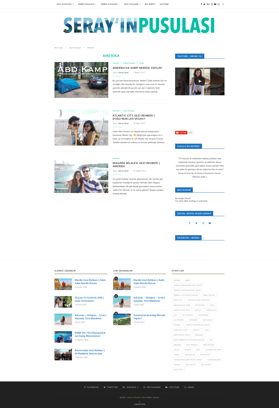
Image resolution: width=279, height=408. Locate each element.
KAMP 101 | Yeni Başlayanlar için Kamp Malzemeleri (90, 334)
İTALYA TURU (178, 370)
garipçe (198, 310)
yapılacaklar (190, 355)
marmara (177, 345)
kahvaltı (196, 330)
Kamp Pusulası (86, 4)
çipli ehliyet (191, 365)
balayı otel (178, 300)
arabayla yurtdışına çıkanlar (186, 295)
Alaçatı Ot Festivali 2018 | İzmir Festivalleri (89, 299)
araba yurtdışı (209, 295)
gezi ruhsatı (179, 320)
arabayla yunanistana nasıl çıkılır (188, 285)
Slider (142, 63)
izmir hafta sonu (181, 330)
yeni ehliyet (205, 355)
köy (211, 340)
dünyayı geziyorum (181, 310)
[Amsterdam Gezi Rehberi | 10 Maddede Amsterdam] (63, 354)
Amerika (116, 63)
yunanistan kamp (214, 360)
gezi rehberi (203, 315)
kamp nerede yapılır (182, 335)
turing (176, 355)
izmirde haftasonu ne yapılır (198, 325)
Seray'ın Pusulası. (134, 397)
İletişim (164, 4)
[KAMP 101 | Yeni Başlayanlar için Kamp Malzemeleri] (63, 337)
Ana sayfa (58, 47)
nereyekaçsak (208, 345)
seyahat (188, 350)
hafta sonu (207, 320)
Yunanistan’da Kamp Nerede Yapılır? (149, 317)
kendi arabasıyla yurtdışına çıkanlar (189, 340)
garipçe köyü (211, 310)
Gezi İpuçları (131, 4)
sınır (198, 350)
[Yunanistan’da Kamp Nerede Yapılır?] (122, 319)
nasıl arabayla (192, 345)
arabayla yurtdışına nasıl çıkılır (187, 290)
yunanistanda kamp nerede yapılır (188, 360)
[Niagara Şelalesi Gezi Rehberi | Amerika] (81, 175)
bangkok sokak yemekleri (198, 300)
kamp (207, 330)
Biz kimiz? (150, 4)
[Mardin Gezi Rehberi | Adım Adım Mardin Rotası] (63, 284)
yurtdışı (177, 365)
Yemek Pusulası (109, 4)
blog (212, 305)
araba (187, 280)
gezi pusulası (187, 315)
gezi (175, 315)
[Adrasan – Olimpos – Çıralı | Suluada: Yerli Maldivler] (63, 319)
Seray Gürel (123, 72)
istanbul (177, 325)
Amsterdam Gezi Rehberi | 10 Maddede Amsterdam (90, 352)
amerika (177, 280)
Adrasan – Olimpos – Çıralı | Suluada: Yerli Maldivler (90, 317)
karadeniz (199, 335)
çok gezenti (206, 365)
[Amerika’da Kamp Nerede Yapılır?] (81, 80)
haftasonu (193, 320)
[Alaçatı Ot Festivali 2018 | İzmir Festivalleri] (63, 302)
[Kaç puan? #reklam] (200, 81)
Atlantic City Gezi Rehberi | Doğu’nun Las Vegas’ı (134, 117)
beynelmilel (200, 305)
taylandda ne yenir (213, 350)
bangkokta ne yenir (182, 305)
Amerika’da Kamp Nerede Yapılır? (137, 67)
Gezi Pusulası (64, 4)
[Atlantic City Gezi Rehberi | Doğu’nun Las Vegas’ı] (81, 128)
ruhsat (176, 350)
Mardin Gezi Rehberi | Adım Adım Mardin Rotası (90, 282)
